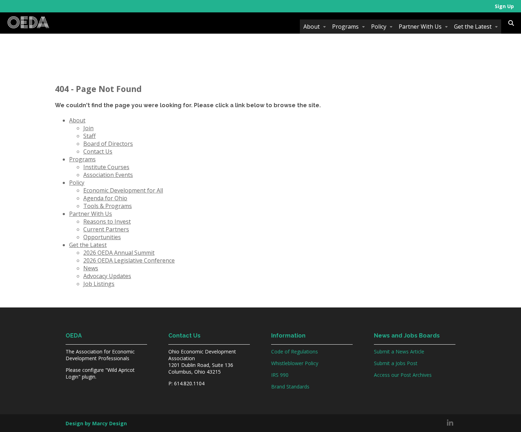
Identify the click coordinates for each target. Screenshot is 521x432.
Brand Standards (290, 386)
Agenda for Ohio (105, 198)
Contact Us (97, 151)
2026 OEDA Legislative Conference (129, 260)
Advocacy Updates (107, 276)
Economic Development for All (123, 190)
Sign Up (504, 6)
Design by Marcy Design (96, 423)
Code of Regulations (294, 351)
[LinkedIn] (450, 423)
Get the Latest (473, 26)
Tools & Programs (107, 206)
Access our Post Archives (403, 374)
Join (88, 128)
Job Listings (98, 284)
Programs (345, 26)
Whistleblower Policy (294, 363)
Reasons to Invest (107, 221)
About (311, 26)
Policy (378, 26)
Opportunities (102, 237)
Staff (89, 136)
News (90, 268)
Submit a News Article (399, 351)
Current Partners (106, 229)
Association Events (108, 175)
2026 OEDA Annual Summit (119, 253)
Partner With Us (420, 26)
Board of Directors (108, 144)
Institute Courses (106, 167)
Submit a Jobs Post (396, 363)
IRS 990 (279, 374)
